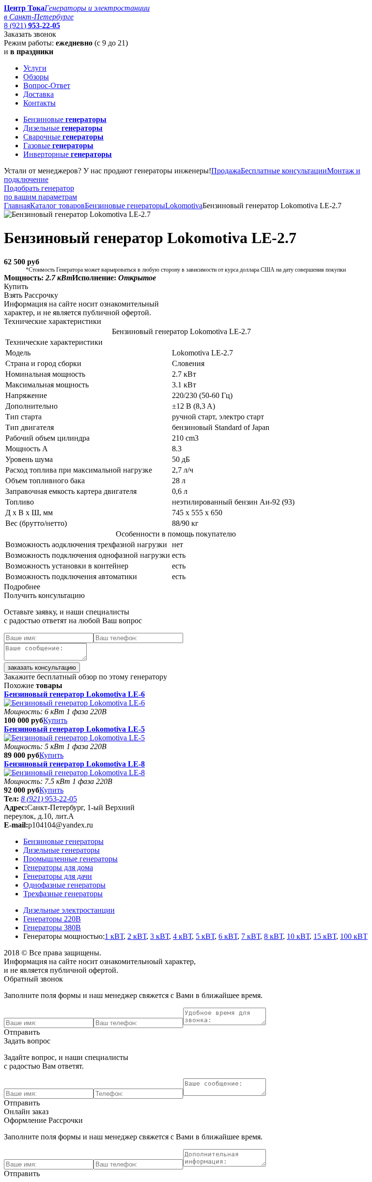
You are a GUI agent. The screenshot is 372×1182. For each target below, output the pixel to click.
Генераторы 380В (52, 927)
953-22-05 (49, 799)
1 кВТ (114, 936)
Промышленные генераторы (70, 859)
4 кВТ (182, 936)
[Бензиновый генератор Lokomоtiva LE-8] (74, 772)
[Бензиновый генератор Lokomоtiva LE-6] (74, 703)
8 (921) (32, 25)
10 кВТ (298, 936)
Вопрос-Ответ (46, 85)
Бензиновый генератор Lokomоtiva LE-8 (74, 764)
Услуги (34, 68)
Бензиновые (65, 119)
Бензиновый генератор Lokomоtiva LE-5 (74, 729)
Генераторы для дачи (57, 876)
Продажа (226, 171)
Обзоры (36, 77)
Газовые (58, 145)
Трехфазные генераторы (63, 894)
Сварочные (63, 137)
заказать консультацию (42, 667)
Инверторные (67, 154)
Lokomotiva (183, 205)
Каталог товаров (57, 205)
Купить (55, 720)
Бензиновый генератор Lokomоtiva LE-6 (74, 694)
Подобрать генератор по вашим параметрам (40, 192)
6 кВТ (227, 936)
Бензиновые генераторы (125, 205)
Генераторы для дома (58, 867)
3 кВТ (159, 936)
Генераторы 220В (52, 919)
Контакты (39, 103)
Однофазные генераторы (64, 885)
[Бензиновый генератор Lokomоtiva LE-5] (74, 738)
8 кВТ (273, 936)
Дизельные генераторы (61, 850)
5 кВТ (205, 936)
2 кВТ (136, 936)
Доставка (38, 94)
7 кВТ (250, 936)
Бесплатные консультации (284, 171)
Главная (17, 205)
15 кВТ (324, 936)
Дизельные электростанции (69, 910)
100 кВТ (354, 936)
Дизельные (63, 128)
